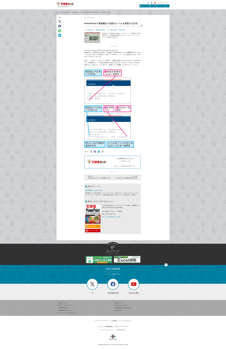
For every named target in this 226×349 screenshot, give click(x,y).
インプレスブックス (107, 329)
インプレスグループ (125, 320)
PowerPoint (75, 12)
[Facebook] (151, 2)
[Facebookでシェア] (59, 26)
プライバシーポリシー (102, 320)
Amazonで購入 (92, 226)
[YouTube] (155, 2)
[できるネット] (57, 12)
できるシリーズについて (65, 305)
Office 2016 (113, 29)
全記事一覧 (118, 310)
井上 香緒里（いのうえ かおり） (94, 190)
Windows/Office (64, 12)
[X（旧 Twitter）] (148, 2)
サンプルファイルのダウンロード (68, 313)
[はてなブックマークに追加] (59, 35)
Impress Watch (121, 329)
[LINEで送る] (59, 30)
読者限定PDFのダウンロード (67, 310)
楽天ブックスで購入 (93, 230)
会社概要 (114, 320)
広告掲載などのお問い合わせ (123, 307)
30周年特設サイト (64, 307)
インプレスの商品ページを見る (112, 216)
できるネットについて (164, 2)
